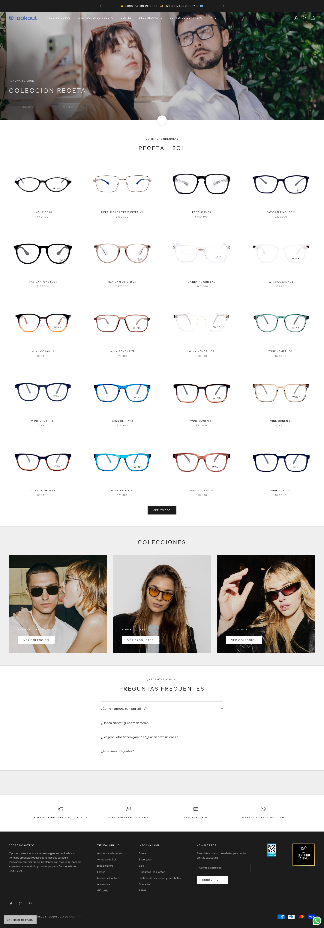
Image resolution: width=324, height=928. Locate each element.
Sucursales (145, 859)
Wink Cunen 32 (280, 421)
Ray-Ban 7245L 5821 (281, 212)
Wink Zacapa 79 (201, 490)
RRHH (142, 890)
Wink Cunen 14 (201, 421)
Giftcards (102, 890)
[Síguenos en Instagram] (20, 903)
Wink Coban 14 (43, 351)
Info (213, 17)
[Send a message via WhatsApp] (317, 921)
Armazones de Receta (95, 17)
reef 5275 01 (201, 212)
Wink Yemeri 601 (281, 351)
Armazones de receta (109, 853)
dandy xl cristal (201, 281)
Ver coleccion (36, 640)
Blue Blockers (150, 17)
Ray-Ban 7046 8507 (122, 281)
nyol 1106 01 (43, 212)
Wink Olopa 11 (122, 421)
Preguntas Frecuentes (152, 872)
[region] (162, 66)
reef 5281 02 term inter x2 (122, 212)
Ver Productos (140, 640)
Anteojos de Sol (58, 17)
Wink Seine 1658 (43, 490)
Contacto (144, 884)
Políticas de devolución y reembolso (160, 878)
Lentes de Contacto (186, 17)
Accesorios (103, 884)
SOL (178, 148)
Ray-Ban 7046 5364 (43, 281)
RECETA (152, 148)
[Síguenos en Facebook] (11, 903)
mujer (68, 103)
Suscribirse (212, 879)
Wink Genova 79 (122, 351)
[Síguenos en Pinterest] (30, 903)
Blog (141, 865)
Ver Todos (162, 510)
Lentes (126, 17)
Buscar (143, 853)
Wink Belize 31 (122, 490)
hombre (27, 103)
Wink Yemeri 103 (201, 351)
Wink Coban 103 (281, 281)
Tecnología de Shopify (64, 916)
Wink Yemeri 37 (43, 421)
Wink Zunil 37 (281, 490)
